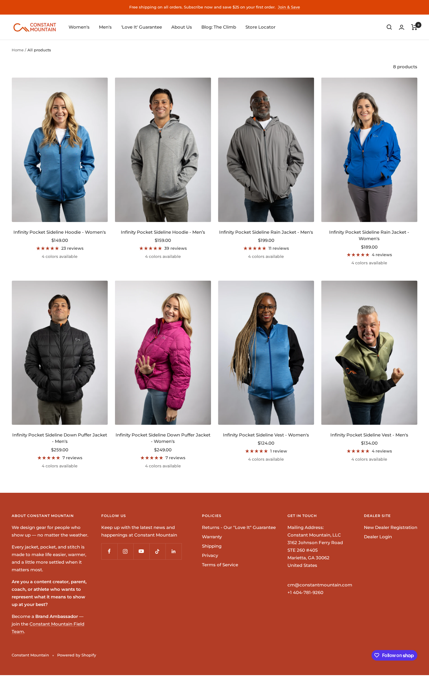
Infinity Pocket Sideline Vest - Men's (369, 435)
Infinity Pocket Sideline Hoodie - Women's (59, 232)
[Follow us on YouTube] (141, 551)
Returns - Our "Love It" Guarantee (239, 527)
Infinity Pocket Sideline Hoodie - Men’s (163, 232)
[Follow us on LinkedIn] (173, 551)
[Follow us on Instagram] (125, 551)
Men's (105, 27)
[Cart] (414, 27)
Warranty (212, 536)
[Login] (401, 27)
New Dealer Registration (390, 527)
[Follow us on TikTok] (157, 551)
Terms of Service (220, 564)
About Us (181, 27)
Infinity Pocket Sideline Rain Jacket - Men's (266, 232)
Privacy (210, 555)
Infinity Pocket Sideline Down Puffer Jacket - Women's (163, 438)
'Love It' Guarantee (141, 27)
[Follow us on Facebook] (109, 551)
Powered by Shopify (76, 655)
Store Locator (260, 27)
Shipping (212, 546)
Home (18, 50)
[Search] (389, 27)
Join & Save (289, 7)
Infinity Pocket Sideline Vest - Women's (266, 435)
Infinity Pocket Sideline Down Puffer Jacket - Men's (59, 438)
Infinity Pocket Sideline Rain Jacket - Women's (369, 235)
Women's (79, 27)
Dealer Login (378, 536)
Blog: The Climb (218, 27)
